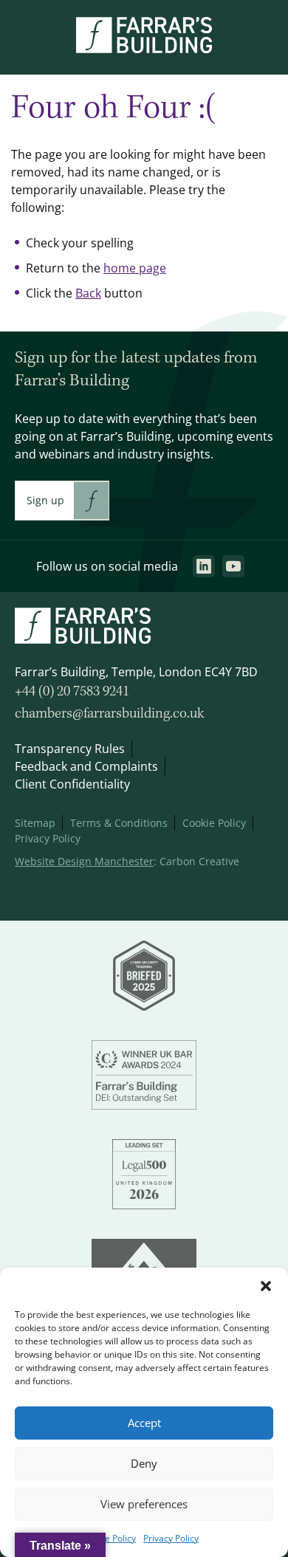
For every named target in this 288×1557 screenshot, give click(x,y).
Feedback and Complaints (86, 766)
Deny (144, 1463)
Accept (144, 1423)
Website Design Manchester (84, 861)
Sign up (45, 500)
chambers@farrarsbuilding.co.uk (110, 714)
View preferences (144, 1504)
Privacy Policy (171, 1538)
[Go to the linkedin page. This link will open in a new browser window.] (204, 566)
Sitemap (35, 823)
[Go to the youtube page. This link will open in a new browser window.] (233, 566)
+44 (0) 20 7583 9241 (72, 692)
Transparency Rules (70, 748)
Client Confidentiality (72, 784)
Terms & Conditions (119, 823)
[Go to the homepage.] (144, 49)
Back (88, 293)
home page (134, 268)
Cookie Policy (109, 1538)
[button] (265, 1286)
